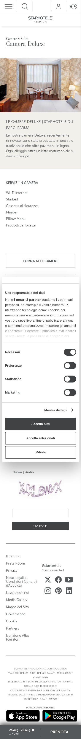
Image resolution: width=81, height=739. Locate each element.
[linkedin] (69, 591)
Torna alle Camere (40, 261)
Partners (12, 628)
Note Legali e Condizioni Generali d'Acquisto (21, 581)
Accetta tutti (40, 424)
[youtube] (69, 580)
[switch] (70, 365)
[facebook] (58, 580)
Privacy (11, 570)
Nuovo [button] (17, 472)
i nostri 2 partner (27, 299)
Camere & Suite (17, 38)
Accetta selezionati (40, 438)
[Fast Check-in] (73, 6)
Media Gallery (16, 600)
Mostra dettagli (55, 410)
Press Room (15, 563)
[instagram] (48, 591)
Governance (15, 614)
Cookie (11, 621)
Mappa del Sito (17, 607)
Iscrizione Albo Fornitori (17, 637)
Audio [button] (29, 472)
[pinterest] (58, 591)
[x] (48, 580)
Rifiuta (41, 452)
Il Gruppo (13, 556)
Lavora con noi (17, 592)
